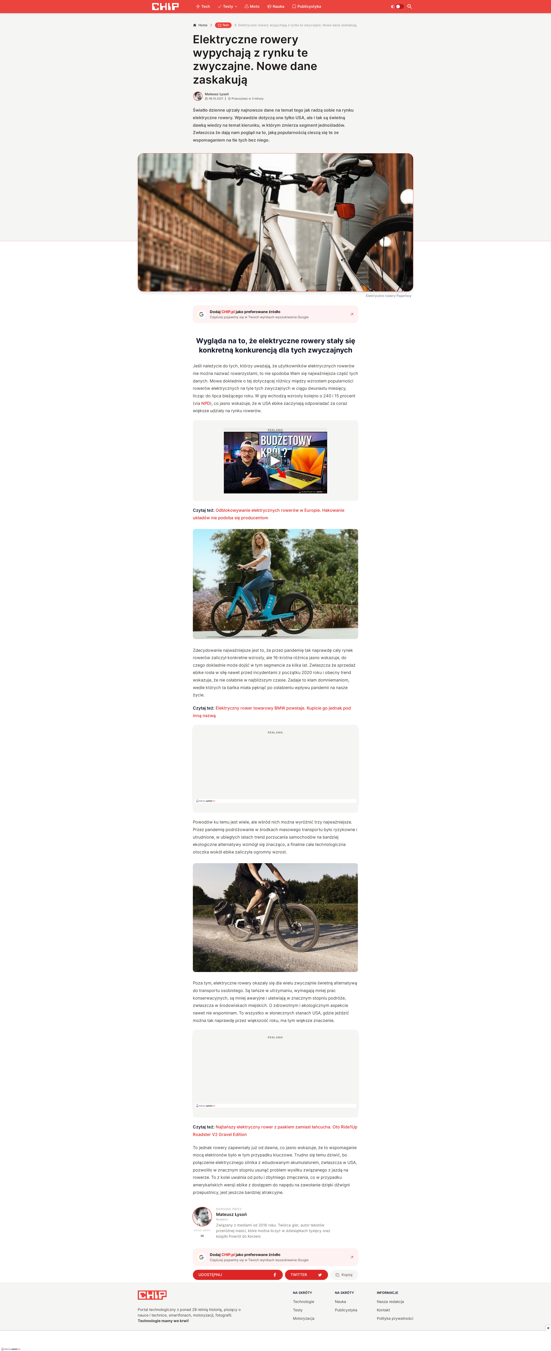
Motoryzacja (303, 1318)
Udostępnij (210, 1274)
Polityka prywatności (395, 1318)
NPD (205, 403)
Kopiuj (347, 1274)
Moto (255, 6)
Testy (228, 6)
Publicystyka (309, 6)
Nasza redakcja (390, 1301)
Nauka (278, 6)
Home (202, 25)
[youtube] (202, 1236)
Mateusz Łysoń (217, 94)
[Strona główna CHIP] (165, 6)
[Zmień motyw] (397, 6)
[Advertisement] (275, 766)
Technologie (303, 1301)
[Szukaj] (409, 6)
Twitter (299, 1274)
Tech (205, 6)
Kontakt (383, 1310)
